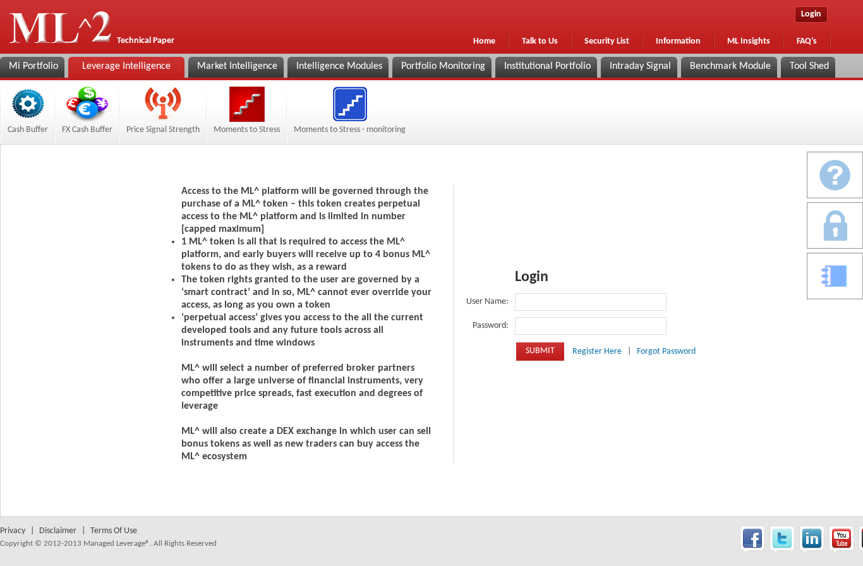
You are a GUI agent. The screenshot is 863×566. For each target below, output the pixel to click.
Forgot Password (666, 351)
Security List (606, 41)
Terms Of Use (113, 531)
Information (678, 41)
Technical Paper (145, 40)
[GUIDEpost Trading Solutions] (834, 175)
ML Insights (748, 41)
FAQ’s (807, 41)
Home (484, 41)
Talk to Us (540, 41)
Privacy (12, 531)
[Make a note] (834, 276)
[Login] (834, 225)
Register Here (598, 351)
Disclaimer (57, 531)
